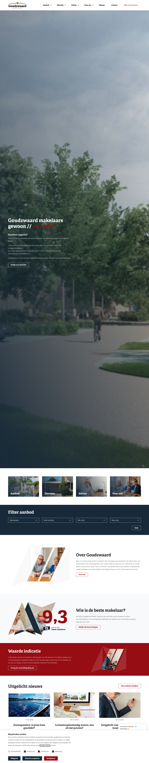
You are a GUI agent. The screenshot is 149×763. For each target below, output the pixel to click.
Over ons (87, 5)
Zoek (136, 528)
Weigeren (14, 758)
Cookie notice (45, 745)
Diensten (60, 5)
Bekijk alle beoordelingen (88, 627)
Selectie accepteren (32, 758)
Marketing (58, 751)
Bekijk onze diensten (18, 265)
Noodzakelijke (16, 751)
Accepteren (51, 758)
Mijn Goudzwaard (131, 5)
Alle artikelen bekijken (129, 686)
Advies (74, 5)
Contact (114, 5)
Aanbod (46, 5)
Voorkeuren (45, 751)
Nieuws (102, 5)
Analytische (31, 751)
